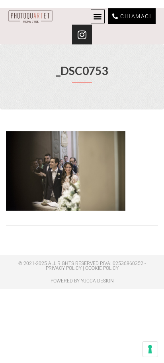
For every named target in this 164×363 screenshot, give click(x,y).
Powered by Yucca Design (82, 281)
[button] (98, 16)
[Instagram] (82, 34)
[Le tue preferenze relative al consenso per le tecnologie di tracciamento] (150, 349)
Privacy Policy (64, 268)
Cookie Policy (102, 268)
